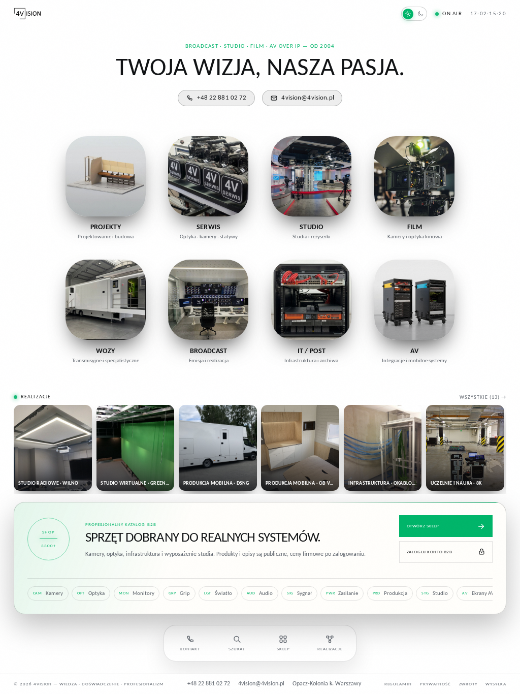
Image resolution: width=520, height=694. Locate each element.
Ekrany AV (478, 593)
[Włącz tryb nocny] (414, 14)
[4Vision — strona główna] (27, 14)
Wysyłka (495, 684)
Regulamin (398, 684)
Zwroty (468, 684)
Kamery (48, 593)
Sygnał (299, 593)
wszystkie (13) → (483, 397)
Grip (179, 593)
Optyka (91, 593)
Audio (260, 593)
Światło (218, 593)
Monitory (136, 593)
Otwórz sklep (423, 526)
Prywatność (435, 684)
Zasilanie (342, 593)
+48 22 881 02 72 (221, 97)
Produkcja (390, 593)
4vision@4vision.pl (307, 97)
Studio (434, 593)
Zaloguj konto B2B (429, 552)
